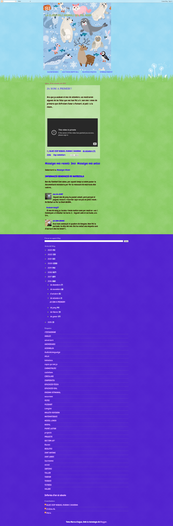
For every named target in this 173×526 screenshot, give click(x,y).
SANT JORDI (49, 456)
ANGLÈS (48, 336)
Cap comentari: (59, 155)
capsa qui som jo (51, 364)
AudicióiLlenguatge (52, 352)
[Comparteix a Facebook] (76, 155)
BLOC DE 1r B (62, 8)
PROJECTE (48, 436)
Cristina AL (50, 509)
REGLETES (48, 448)
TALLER (48, 472)
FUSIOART (48, 404)
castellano (49, 372)
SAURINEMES (52, 72)
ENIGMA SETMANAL (53, 392)
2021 (50, 259)
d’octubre (54, 293)
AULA (47, 356)
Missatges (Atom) (63, 170)
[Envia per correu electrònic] (71, 155)
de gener (54, 316)
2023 (50, 250)
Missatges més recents (57, 163)
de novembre (55, 289)
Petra (48, 513)
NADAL (47, 424)
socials (47, 464)
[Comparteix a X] (74, 155)
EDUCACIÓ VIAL (51, 388)
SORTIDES (48, 468)
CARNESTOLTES (50, 368)
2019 (50, 267)
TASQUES (48, 480)
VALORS (48, 489)
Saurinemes (49, 460)
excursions (49, 396)
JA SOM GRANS (59, 220)
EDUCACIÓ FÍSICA (52, 384)
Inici (73, 163)
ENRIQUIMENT (106, 72)
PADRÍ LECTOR (50, 428)
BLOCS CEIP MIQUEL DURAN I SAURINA (62, 505)
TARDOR (48, 477)
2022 (50, 254)
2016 (50, 281)
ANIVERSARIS (50, 344)
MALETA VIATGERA (52, 412)
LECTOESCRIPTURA (70, 72)
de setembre (55, 298)
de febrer (54, 312)
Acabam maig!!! (52, 207)
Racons (47, 444)
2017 (50, 276)
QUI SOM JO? (50, 440)
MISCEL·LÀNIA (50, 420)
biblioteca (49, 360)
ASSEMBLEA (49, 348)
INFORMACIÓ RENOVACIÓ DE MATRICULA (64, 176)
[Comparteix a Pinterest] (78, 155)
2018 (50, 272)
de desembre (55, 285)
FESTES (47, 400)
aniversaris (49, 340)
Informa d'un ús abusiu (55, 495)
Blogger (103, 522)
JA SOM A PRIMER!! (59, 88)
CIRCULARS (49, 376)
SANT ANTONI (50, 452)
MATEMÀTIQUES (89, 72)
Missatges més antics (88, 163)
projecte (48, 432)
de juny (53, 307)
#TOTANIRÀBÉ (50, 332)
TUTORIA (48, 485)
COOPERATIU (50, 380)
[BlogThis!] (73, 155)
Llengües (48, 408)
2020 (50, 263)
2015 (50, 322)
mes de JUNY (58, 194)
